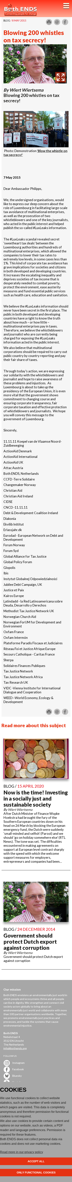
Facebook (18, 1069)
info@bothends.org (15, 1048)
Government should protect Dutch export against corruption (30, 941)
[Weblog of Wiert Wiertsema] (35, 82)
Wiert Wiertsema (26, 90)
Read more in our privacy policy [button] (21, 1152)
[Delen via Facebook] (65, 23)
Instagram (18, 1062)
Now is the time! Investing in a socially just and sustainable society (35, 798)
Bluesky (17, 1075)
